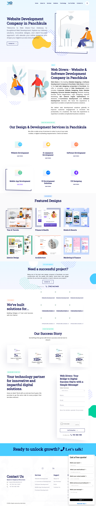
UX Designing (76, 181)
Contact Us (80, 3)
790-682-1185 (77, 435)
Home (36, 3)
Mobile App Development (20, 181)
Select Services (64, 388)
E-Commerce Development (43, 481)
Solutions (55, 3)
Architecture (40, 258)
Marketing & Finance (72, 258)
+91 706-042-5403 (14, 484)
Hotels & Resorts (70, 230)
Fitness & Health (42, 230)
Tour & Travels (13, 230)
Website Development (20, 153)
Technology (63, 3)
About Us (42, 3)
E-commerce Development (48, 154)
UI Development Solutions (48, 182)
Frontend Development (41, 490)
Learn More (20, 156)
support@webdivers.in (15, 482)
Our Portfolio (71, 3)
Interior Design (13, 258)
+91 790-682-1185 (14, 486)
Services (49, 3)
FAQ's (55, 484)
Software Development (76, 153)
